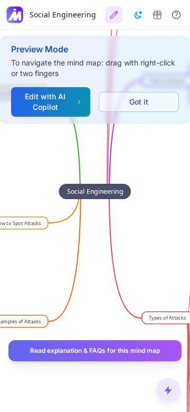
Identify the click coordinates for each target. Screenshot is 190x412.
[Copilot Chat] (168, 390)
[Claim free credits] (157, 14)
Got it (138, 101)
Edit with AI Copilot (45, 101)
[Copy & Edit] (114, 14)
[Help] (176, 14)
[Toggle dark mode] (138, 14)
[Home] (14, 14)
